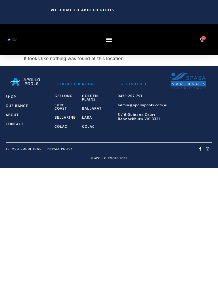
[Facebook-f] (200, 148)
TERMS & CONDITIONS (23, 149)
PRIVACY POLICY (59, 149)
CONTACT (15, 123)
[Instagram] (207, 148)
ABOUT (12, 114)
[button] (109, 39)
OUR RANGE (17, 105)
